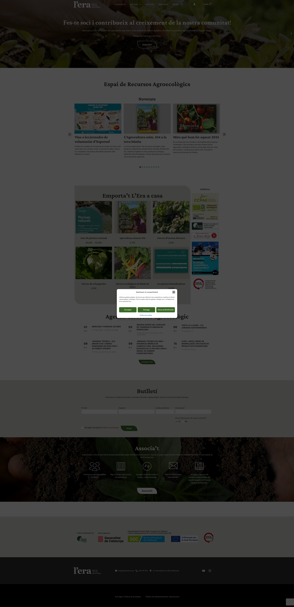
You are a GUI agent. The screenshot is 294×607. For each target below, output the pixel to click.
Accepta (127, 309)
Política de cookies (146, 315)
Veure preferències (166, 309)
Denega (146, 309)
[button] (174, 292)
